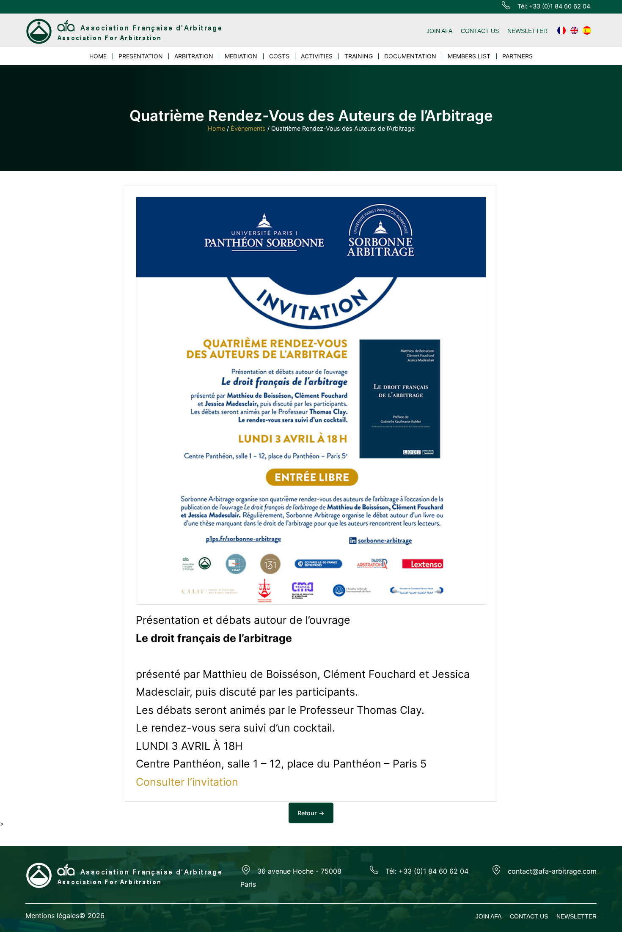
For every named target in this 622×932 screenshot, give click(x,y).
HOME (98, 56)
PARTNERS (517, 56)
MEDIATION (241, 56)
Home (216, 128)
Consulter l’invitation (187, 782)
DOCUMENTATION (410, 56)
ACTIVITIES (317, 56)
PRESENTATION (140, 56)
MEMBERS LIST (469, 56)
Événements (248, 128)
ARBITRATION (193, 56)
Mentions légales (52, 915)
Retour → (311, 813)
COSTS (279, 56)
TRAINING (358, 56)
